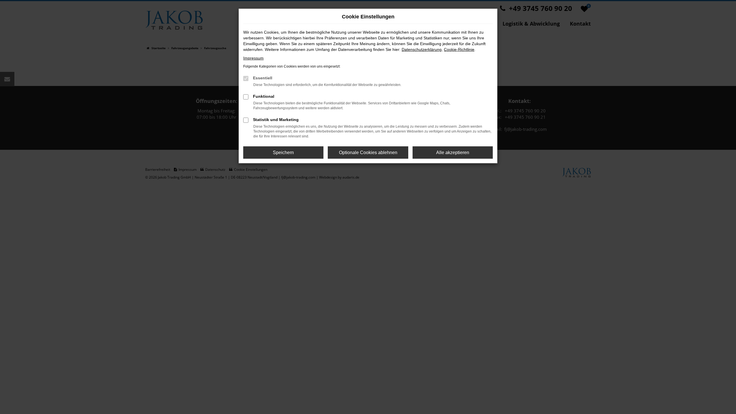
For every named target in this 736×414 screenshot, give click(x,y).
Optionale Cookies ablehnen (368, 152)
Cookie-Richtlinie (459, 49)
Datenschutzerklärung (422, 49)
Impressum (253, 58)
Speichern (283, 152)
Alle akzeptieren (452, 152)
